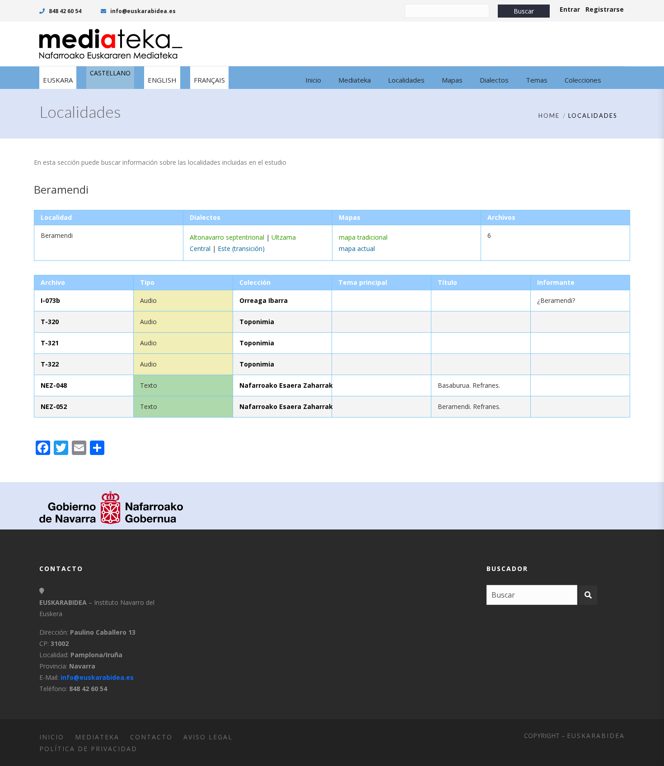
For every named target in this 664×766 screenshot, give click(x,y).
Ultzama (283, 237)
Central (200, 248)
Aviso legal (208, 737)
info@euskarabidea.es (142, 11)
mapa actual (357, 248)
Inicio (51, 737)
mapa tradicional (363, 237)
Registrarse (604, 9)
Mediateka (97, 737)
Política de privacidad (88, 748)
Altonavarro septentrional (227, 237)
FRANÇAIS (209, 79)
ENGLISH (162, 79)
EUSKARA (58, 79)
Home (549, 115)
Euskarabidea (596, 735)
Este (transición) (241, 248)
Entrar (570, 9)
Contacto (151, 737)
